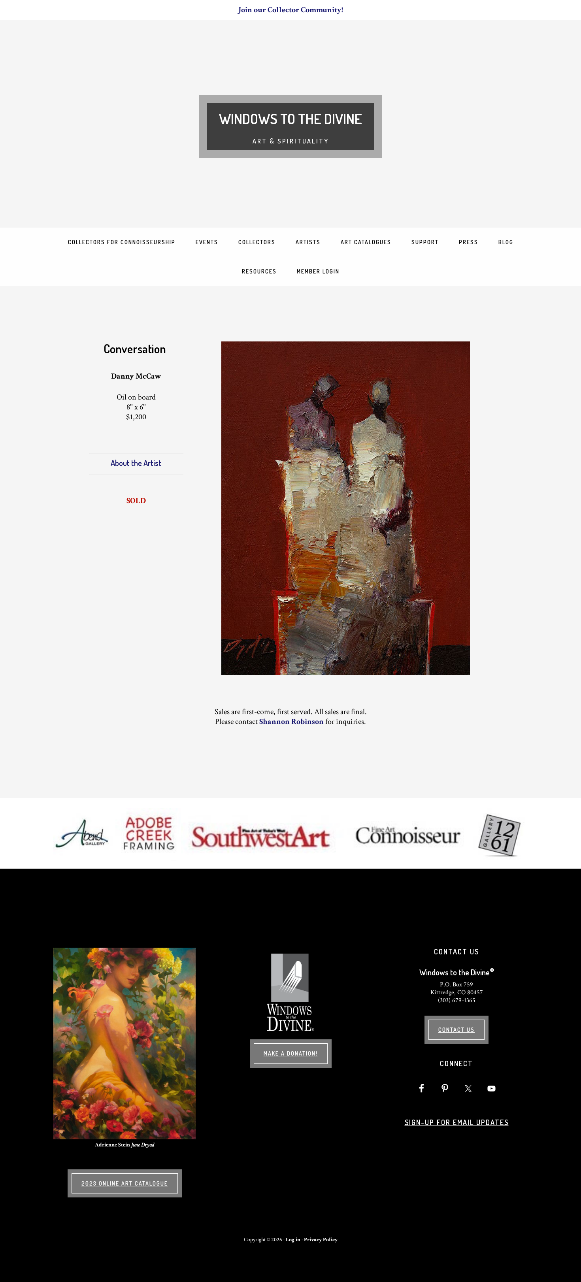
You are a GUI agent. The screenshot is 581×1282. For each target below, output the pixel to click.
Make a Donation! (291, 1053)
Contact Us (456, 1029)
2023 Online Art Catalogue (124, 1183)
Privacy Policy (321, 1239)
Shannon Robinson (291, 721)
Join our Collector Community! (290, 10)
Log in (293, 1239)
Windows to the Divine (290, 118)
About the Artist (136, 463)
